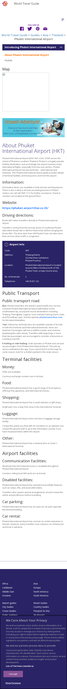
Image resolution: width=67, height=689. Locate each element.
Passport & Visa (42, 610)
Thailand (57, 35)
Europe (37, 587)
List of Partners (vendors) (19, 666)
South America (41, 595)
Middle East (8, 591)
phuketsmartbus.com (50, 317)
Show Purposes (13, 683)
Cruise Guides (9, 610)
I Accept (13, 674)
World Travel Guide (14, 35)
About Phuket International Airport (27, 55)
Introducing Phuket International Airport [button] (30, 47)
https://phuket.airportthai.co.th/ (25, 208)
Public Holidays (9, 614)
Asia (45, 35)
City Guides (8, 606)
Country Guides (41, 606)
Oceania (6, 595)
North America (41, 591)
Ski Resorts (39, 614)
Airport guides (9, 602)
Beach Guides (40, 602)
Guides (35, 35)
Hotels (8, 60)
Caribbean (7, 587)
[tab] (33, 47)
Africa (5, 583)
